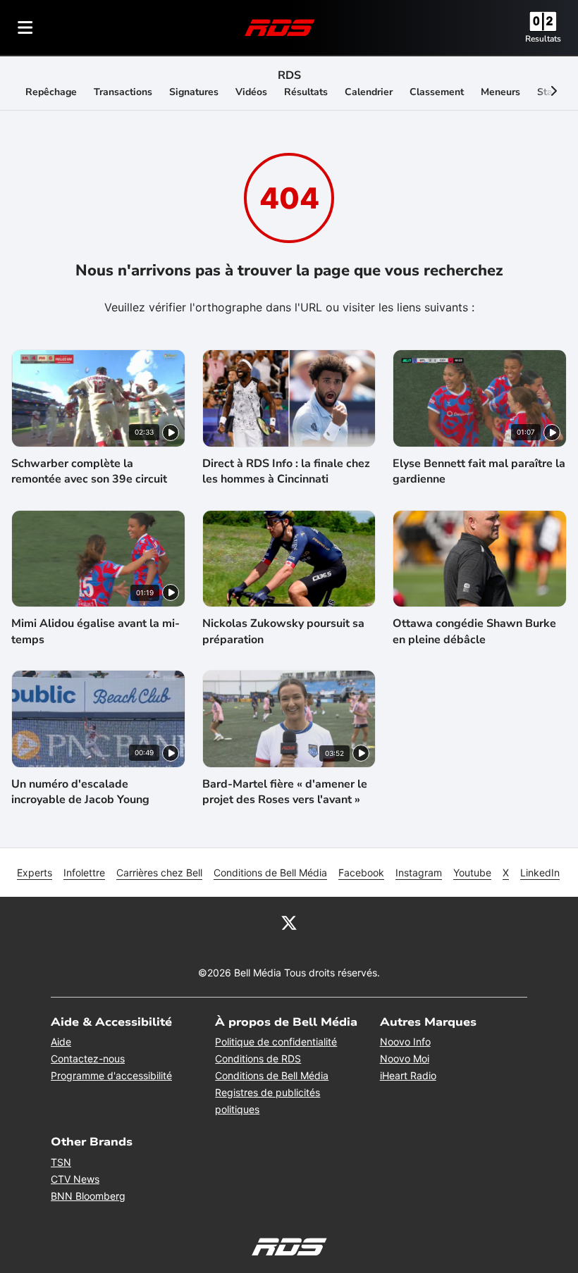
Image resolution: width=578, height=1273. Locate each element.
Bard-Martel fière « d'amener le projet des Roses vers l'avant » (284, 791)
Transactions (123, 92)
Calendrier (369, 92)
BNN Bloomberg (88, 1196)
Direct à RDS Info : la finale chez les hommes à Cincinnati (286, 471)
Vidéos (251, 92)
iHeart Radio (408, 1075)
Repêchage (51, 92)
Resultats (543, 38)
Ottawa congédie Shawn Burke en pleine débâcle (474, 631)
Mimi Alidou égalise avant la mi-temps (95, 631)
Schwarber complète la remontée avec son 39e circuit (89, 471)
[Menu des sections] (25, 27)
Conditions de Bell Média (270, 872)
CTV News (75, 1179)
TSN (61, 1162)
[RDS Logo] (280, 27)
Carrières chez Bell (159, 872)
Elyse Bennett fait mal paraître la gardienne (479, 471)
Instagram (418, 872)
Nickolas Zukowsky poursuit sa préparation (283, 631)
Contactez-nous (88, 1058)
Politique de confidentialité (276, 1042)
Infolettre (84, 872)
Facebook (361, 872)
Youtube (472, 872)
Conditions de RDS (258, 1058)
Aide (61, 1042)
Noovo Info (405, 1042)
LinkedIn (540, 872)
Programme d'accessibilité (111, 1075)
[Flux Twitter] (289, 922)
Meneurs (500, 92)
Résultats (306, 92)
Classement (437, 92)
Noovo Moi (404, 1058)
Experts (34, 872)
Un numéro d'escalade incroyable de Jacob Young (80, 791)
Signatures (194, 92)
